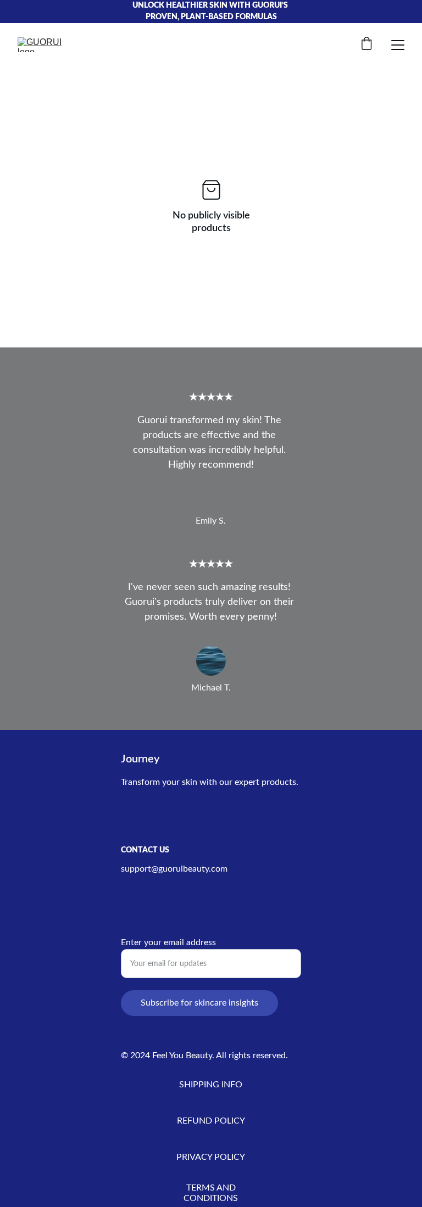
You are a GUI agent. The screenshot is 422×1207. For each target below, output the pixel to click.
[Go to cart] (366, 44)
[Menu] (397, 45)
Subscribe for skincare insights (199, 1002)
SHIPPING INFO (210, 1084)
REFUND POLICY (211, 1120)
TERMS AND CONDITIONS (211, 1193)
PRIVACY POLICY (210, 1157)
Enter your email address (168, 942)
